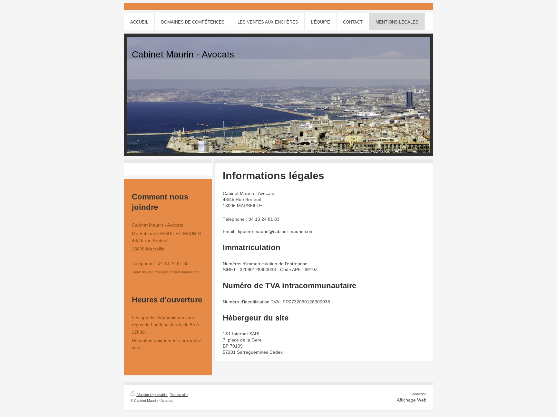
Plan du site (179, 395)
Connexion (418, 394)
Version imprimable (152, 395)
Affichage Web (411, 399)
